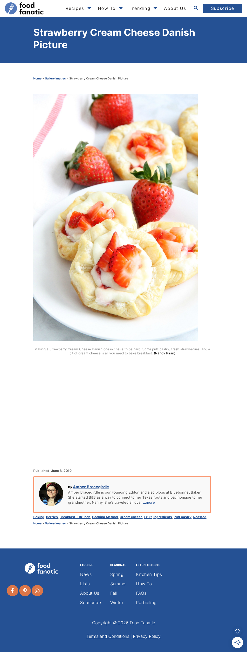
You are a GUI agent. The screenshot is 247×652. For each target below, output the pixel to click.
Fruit (148, 517)
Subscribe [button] (222, 8)
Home (37, 78)
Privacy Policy (147, 636)
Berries (52, 517)
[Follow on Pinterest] (25, 590)
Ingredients (162, 517)
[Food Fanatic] (31, 8)
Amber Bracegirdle (91, 486)
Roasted (199, 517)
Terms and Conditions (107, 636)
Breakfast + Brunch (75, 517)
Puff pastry (183, 517)
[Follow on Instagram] (37, 590)
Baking (38, 517)
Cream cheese (131, 517)
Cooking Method (105, 517)
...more (149, 502)
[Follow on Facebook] (12, 590)
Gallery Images (55, 78)
